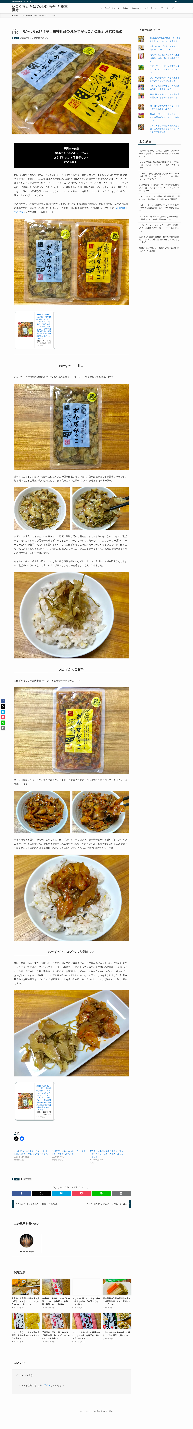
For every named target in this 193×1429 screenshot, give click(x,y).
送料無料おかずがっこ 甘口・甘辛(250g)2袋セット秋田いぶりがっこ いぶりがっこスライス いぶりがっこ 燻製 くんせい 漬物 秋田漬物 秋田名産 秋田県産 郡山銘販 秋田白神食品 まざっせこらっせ (43, 326)
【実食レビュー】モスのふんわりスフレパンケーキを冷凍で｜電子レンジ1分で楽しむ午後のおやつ (159, 153)
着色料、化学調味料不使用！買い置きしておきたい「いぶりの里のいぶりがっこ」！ (106, 1154)
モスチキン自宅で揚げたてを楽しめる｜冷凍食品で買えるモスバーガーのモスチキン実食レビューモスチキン (159, 176)
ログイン (45, 1385)
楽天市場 (27, 1179)
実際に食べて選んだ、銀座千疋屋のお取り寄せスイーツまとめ (159, 249)
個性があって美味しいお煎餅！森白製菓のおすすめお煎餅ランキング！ (164, 97)
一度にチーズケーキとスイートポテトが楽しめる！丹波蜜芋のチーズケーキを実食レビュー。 (159, 228)
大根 (16, 38)
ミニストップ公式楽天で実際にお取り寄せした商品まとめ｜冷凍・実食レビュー (159, 217)
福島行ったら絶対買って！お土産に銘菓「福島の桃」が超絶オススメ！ (164, 58)
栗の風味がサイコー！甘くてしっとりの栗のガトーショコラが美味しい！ (164, 117)
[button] (21, 1193)
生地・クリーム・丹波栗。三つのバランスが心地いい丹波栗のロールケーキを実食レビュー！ (159, 208)
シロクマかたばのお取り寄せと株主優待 (40, 8)
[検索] (179, 1)
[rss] (176, 1)
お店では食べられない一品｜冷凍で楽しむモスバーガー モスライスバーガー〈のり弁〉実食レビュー (159, 188)
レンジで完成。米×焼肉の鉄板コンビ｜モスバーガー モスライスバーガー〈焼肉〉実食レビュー (159, 165)
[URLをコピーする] (121, 1193)
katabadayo (27, 1251)
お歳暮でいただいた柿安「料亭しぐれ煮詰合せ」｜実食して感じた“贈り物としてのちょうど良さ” (159, 239)
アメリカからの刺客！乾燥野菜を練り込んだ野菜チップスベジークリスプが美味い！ (164, 129)
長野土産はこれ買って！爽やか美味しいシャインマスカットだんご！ (164, 69)
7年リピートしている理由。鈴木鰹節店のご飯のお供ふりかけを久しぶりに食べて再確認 (159, 197)
